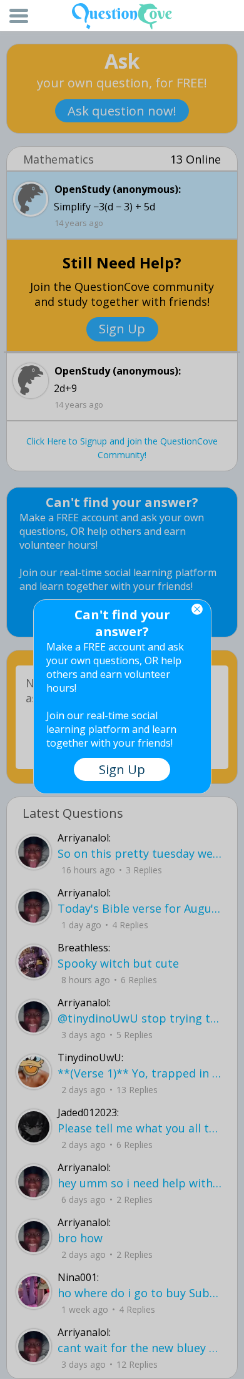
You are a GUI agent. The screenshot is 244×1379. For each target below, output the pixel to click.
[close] (197, 609)
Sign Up (122, 769)
